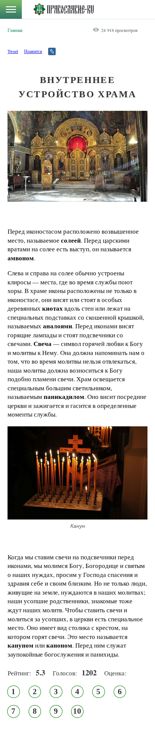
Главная (15, 30)
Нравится (33, 51)
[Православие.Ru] (63, 9)
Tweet (13, 51)
